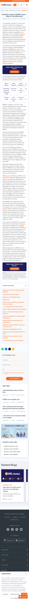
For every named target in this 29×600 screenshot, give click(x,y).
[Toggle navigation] (26, 5)
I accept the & (12, 372)
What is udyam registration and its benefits (14, 309)
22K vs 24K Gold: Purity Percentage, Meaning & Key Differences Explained (13, 407)
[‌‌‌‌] (23, 4)
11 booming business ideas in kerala (13, 306)
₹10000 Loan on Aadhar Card (11, 399)
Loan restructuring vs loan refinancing (13, 340)
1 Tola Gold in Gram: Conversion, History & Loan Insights (14, 416)
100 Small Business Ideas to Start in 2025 (13, 391)
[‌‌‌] (15, 5)
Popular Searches (8, 285)
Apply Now (14, 71)
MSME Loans (6, 176)
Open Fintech (14, 519)
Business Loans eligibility (11, 454)
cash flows (22, 34)
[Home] (6, 5)
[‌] (2, 349)
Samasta (15, 517)
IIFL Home (22, 517)
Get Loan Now (14, 378)
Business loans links (9, 442)
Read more (15, 278)
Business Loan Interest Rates (11, 294)
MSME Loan (6, 299)
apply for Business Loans (11, 446)
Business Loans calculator (11, 449)
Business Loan (7, 485)
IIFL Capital (7, 517)
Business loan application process (12, 329)
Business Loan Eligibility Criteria (11, 297)
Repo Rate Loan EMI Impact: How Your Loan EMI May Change (12, 489)
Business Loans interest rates (12, 451)
